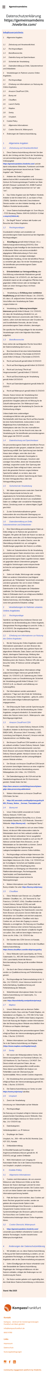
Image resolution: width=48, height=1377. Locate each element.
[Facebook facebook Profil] (9, 1362)
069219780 (8, 1332)
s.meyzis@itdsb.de (10, 216)
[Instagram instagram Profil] (5, 1362)
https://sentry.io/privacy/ (13, 1092)
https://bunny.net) (18, 823)
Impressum (8, 1343)
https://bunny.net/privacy (32, 887)
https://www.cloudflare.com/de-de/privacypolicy (22, 950)
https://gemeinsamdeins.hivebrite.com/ (24, 22)
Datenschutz (9, 1347)
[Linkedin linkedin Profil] (14, 1362)
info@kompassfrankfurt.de (14, 1328)
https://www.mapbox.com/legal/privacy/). (20, 1046)
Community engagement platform (17, 1370)
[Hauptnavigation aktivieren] (4, 6)
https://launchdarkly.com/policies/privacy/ (24, 1001)
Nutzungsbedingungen (13, 1352)
